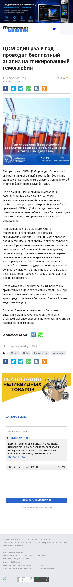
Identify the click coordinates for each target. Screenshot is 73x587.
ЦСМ (26, 353)
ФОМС (14, 353)
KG (54, 29)
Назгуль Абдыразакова (16, 81)
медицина (58, 353)
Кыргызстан (41, 353)
